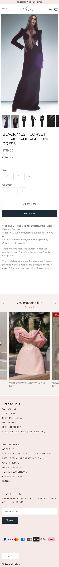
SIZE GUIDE (8, 413)
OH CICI (14, 563)
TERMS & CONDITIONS (14, 471)
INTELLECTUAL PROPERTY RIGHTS (21, 458)
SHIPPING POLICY (12, 418)
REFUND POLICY (11, 427)
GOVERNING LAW (12, 476)
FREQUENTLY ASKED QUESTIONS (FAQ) (24, 431)
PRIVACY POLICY (11, 467)
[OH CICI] (29, 9)
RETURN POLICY (11, 422)
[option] (29, 63)
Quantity (7, 184)
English (8, 556)
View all (29, 307)
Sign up (10, 520)
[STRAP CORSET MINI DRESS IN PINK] (29, 346)
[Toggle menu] (3, 9)
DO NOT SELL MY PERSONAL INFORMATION (26, 453)
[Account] (49, 9)
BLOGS (6, 481)
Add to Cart (29, 203)
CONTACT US (9, 408)
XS (7, 176)
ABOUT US (8, 449)
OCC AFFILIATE (10, 462)
